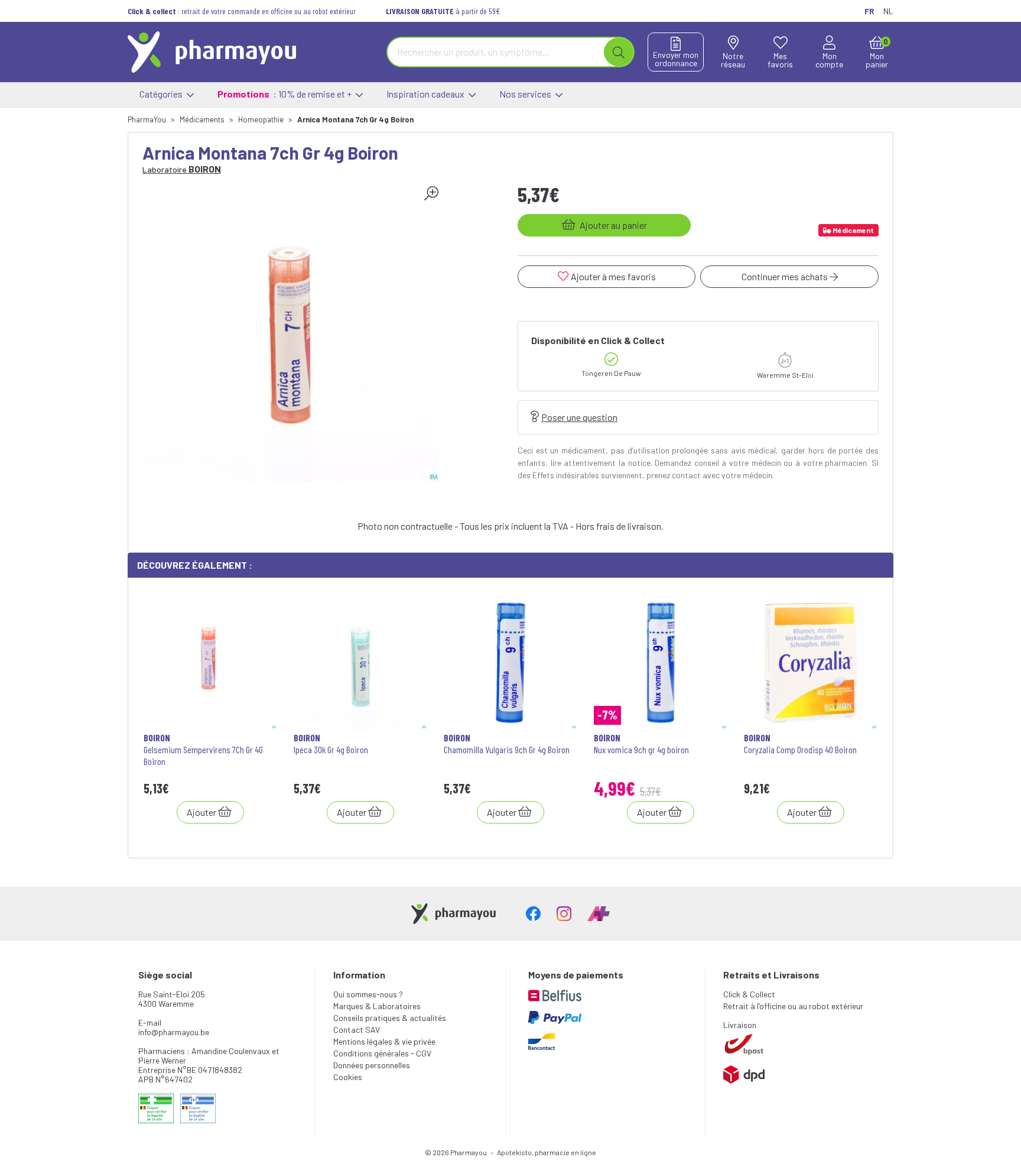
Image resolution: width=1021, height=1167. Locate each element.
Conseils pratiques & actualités (389, 1018)
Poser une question (579, 417)
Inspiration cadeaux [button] (426, 93)
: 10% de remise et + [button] (285, 93)
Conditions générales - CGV (382, 1053)
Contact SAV (356, 1030)
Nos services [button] (526, 93)
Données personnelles (371, 1065)
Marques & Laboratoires (377, 1006)
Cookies (347, 1077)
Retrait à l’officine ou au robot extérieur (793, 1006)
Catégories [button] (161, 93)
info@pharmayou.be (173, 1032)
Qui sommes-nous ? (368, 994)
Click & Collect (749, 994)
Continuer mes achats (786, 276)
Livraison (739, 1025)
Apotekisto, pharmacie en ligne (546, 1152)
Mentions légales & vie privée (384, 1041)
